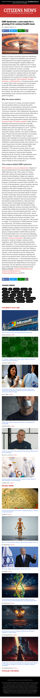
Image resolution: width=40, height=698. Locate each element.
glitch (10, 289)
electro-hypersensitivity (8, 298)
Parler (14, 30)
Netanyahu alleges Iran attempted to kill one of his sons (16, 569)
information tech (20, 298)
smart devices (6, 292)
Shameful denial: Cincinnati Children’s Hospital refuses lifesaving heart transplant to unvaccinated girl (18, 480)
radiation (5, 289)
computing (5, 295)
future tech (13, 295)
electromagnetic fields (17, 292)
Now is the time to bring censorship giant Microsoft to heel (17, 332)
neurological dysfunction (9, 301)
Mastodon (6, 30)
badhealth (19, 295)
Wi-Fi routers (29, 301)
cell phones (24, 289)
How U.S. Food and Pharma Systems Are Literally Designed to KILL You (20, 542)
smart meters (28, 292)
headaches (16, 289)
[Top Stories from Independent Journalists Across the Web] (20, 14)
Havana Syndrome (30, 298)
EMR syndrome (20, 301)
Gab (21, 30)
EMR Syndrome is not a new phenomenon (15, 168)
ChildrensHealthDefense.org (23, 269)
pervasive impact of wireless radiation (14, 121)
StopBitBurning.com (33, 1)
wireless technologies (15, 238)
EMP (30, 289)
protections (27, 295)
